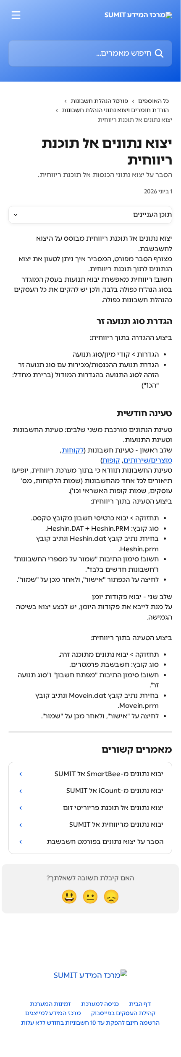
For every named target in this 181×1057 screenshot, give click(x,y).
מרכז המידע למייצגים (53, 1013)
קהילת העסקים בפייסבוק (123, 1013)
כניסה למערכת (100, 1004)
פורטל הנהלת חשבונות (99, 101)
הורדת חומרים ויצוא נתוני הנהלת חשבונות (115, 110)
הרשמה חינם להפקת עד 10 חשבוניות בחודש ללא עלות (90, 1022)
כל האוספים (153, 101)
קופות (111, 460)
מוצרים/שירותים (147, 460)
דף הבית (140, 1004)
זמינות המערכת (50, 1004)
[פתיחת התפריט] (16, 15)
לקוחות (73, 450)
